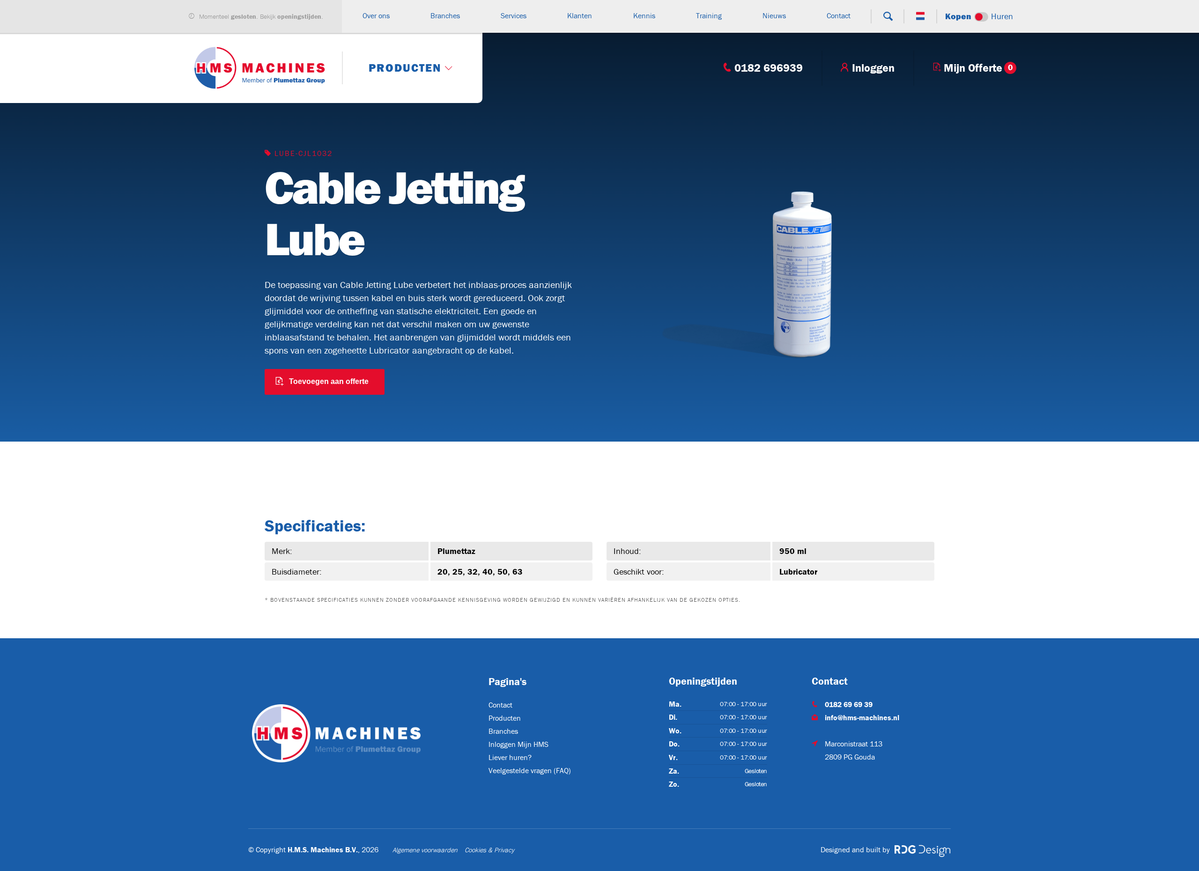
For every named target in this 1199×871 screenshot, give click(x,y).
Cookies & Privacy (489, 850)
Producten (504, 718)
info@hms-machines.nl (862, 717)
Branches (503, 731)
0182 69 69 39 (849, 704)
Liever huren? (510, 757)
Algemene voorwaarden (425, 850)
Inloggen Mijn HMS (518, 744)
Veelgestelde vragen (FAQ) (529, 770)
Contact (500, 704)
